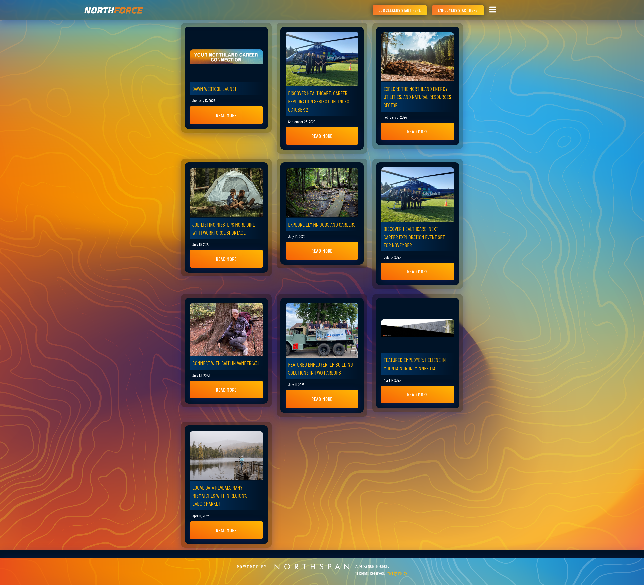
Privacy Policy (396, 573)
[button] (226, 115)
